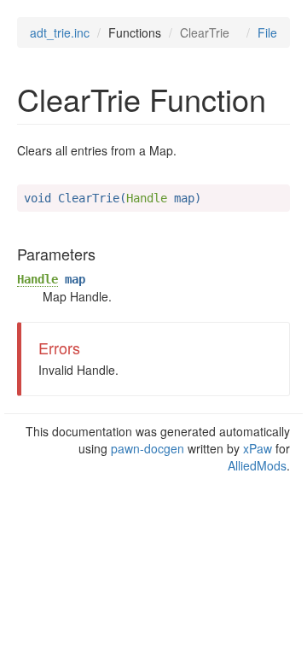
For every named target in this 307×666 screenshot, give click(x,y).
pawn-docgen (147, 448)
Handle (37, 279)
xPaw (257, 448)
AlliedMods (257, 465)
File (267, 32)
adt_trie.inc (60, 32)
